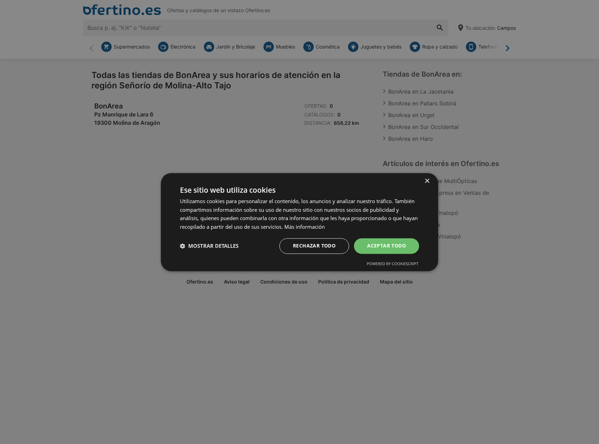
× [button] (426, 181)
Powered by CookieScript (392, 263)
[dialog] (299, 222)
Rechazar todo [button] (314, 245)
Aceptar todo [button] (386, 245)
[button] (209, 246)
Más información (304, 227)
